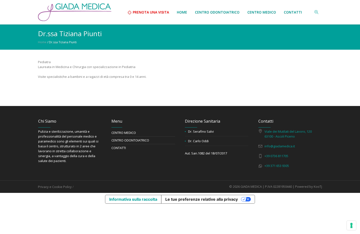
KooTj (318, 186)
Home (42, 42)
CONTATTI (118, 148)
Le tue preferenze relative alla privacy (201, 199)
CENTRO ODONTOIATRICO (130, 140)
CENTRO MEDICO (123, 132)
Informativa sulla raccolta (133, 199)
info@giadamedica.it (279, 146)
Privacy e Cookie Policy (55, 187)
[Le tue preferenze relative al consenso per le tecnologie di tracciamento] (351, 225)
